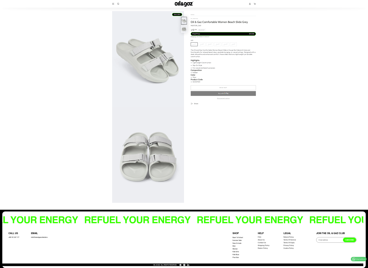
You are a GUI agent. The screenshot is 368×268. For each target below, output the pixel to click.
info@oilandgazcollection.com (40, 237)
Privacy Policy (288, 245)
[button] (118, 4)
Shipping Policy (264, 245)
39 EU (218, 44)
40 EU (226, 44)
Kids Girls (235, 252)
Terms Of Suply (289, 243)
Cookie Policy (288, 248)
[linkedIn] (188, 265)
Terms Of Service (289, 240)
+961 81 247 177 (13, 237)
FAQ (259, 237)
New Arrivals (236, 243)
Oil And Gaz (194, 18)
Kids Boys (235, 255)
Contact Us (262, 243)
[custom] (180, 265)
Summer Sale (237, 240)
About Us (261, 240)
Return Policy (263, 248)
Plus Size (235, 257)
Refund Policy (289, 237)
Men (234, 246)
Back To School (237, 237)
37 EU (202, 44)
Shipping (193, 36)
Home (192, 14)
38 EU (210, 44)
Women (235, 249)
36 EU (194, 44)
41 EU (233, 44)
